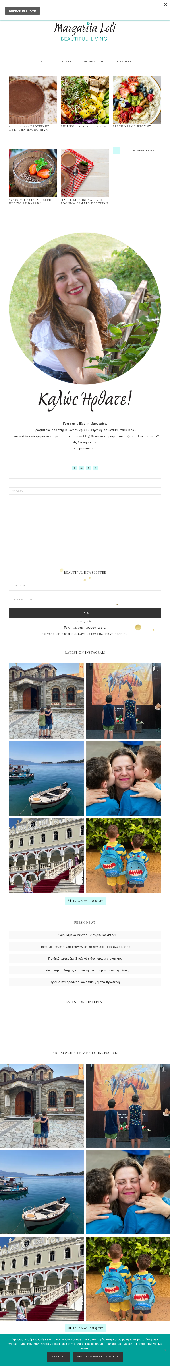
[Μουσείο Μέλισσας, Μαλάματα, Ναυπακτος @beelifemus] (123, 701)
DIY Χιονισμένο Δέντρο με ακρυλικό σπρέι (85, 935)
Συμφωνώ (59, 1356)
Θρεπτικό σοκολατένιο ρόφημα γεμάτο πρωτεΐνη (84, 202)
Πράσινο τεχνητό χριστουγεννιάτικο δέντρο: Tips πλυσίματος (85, 946)
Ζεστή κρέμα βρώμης (132, 126)
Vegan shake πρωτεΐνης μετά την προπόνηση (29, 128)
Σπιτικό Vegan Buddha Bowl (84, 126)
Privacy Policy (85, 621)
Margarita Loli (85, 31)
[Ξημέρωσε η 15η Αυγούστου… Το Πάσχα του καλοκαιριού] (46, 701)
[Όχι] (164, 1350)
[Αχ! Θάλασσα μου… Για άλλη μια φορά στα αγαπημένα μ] (46, 778)
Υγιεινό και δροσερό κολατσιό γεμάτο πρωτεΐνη (85, 982)
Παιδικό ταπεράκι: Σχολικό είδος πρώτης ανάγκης (85, 958)
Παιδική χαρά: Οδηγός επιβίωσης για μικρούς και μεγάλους (85, 970)
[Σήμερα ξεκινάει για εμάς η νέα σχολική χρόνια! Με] (123, 855)
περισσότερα (85, 448)
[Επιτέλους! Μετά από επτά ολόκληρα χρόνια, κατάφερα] (46, 855)
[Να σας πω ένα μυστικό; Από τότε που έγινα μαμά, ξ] (123, 778)
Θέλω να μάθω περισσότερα (97, 1356)
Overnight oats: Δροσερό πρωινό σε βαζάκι (30, 202)
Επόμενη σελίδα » (143, 150)
